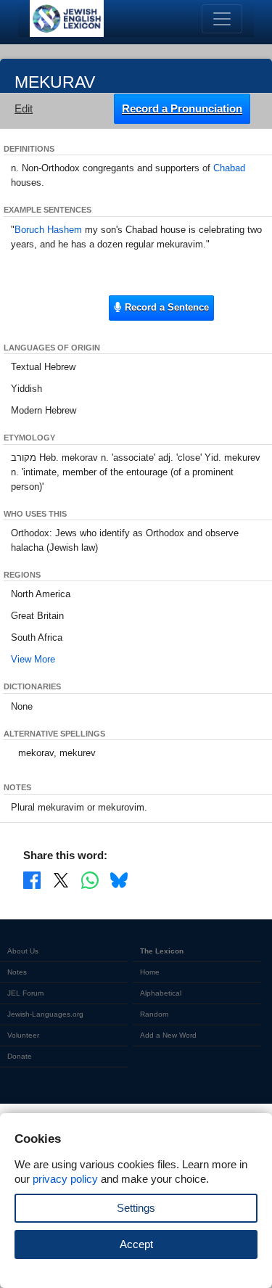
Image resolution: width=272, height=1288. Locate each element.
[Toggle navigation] (222, 18)
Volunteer (23, 1035)
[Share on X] (61, 879)
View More (33, 659)
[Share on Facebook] (32, 879)
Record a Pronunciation (182, 108)
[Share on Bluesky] (119, 879)
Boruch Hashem (48, 229)
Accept (136, 1244)
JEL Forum (25, 993)
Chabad (229, 168)
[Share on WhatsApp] (90, 879)
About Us (22, 951)
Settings (136, 1208)
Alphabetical (160, 993)
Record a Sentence (165, 307)
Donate (19, 1056)
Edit (24, 108)
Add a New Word (168, 1035)
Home (150, 972)
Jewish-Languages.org (45, 1014)
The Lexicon (162, 951)
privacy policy (65, 1179)
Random (154, 1014)
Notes (17, 972)
